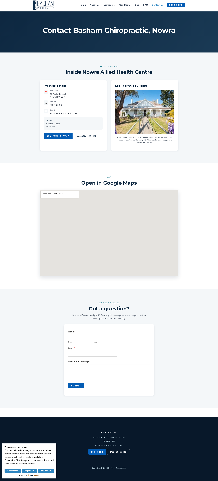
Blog (136, 5)
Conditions (124, 5)
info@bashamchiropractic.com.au (64, 113)
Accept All (45, 471)
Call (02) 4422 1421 (86, 136)
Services (108, 5)
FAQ (145, 5)
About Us (95, 5)
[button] (114, 5)
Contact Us (158, 5)
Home (82, 5)
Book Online (175, 5)
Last (95, 342)
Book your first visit (58, 136)
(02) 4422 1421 (57, 105)
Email (71, 348)
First (70, 342)
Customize (12, 471)
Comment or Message (79, 361)
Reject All (29, 471)
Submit (76, 385)
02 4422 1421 (109, 441)
